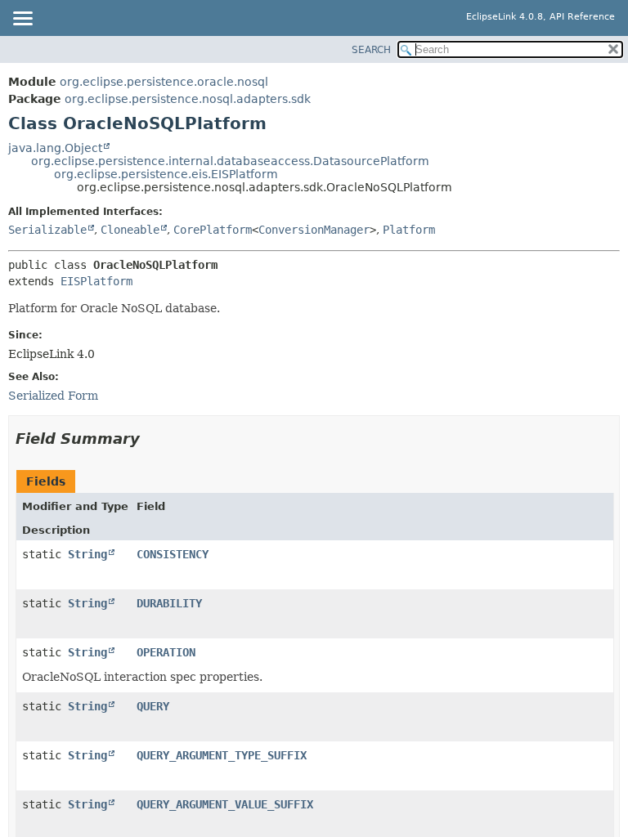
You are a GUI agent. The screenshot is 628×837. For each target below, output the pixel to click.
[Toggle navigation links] (22, 19)
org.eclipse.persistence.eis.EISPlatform (166, 174)
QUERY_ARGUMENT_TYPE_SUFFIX (222, 755)
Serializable (47, 229)
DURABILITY (169, 603)
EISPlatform (96, 281)
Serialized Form (53, 395)
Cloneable (130, 229)
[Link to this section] (151, 438)
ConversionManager (314, 229)
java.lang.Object (55, 147)
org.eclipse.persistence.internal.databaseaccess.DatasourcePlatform (230, 161)
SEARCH (371, 50)
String (87, 554)
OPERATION (166, 652)
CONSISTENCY (173, 554)
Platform (409, 229)
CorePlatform (212, 229)
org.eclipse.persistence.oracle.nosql (164, 81)
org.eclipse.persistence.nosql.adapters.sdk (188, 98)
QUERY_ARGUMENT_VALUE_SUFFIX (225, 804)
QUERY (153, 706)
